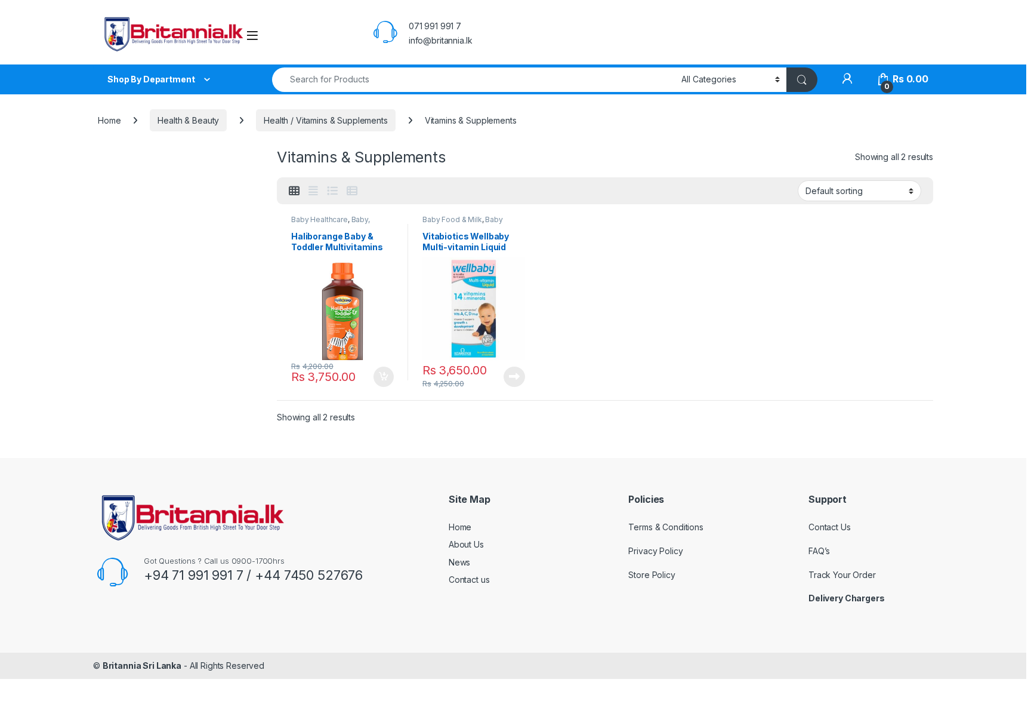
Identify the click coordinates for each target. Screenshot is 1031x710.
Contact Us (829, 527)
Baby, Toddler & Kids (330, 223)
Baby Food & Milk (452, 219)
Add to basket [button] (381, 377)
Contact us (469, 579)
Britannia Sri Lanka (142, 665)
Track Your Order (842, 575)
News (459, 562)
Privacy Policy (655, 551)
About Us (466, 544)
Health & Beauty (188, 120)
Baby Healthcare (319, 219)
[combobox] (473, 79)
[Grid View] (294, 191)
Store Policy (651, 575)
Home (109, 120)
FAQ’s (819, 551)
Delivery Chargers (847, 598)
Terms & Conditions (665, 527)
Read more (514, 377)
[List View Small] (352, 191)
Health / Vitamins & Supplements (326, 120)
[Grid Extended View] (313, 191)
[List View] (332, 191)
